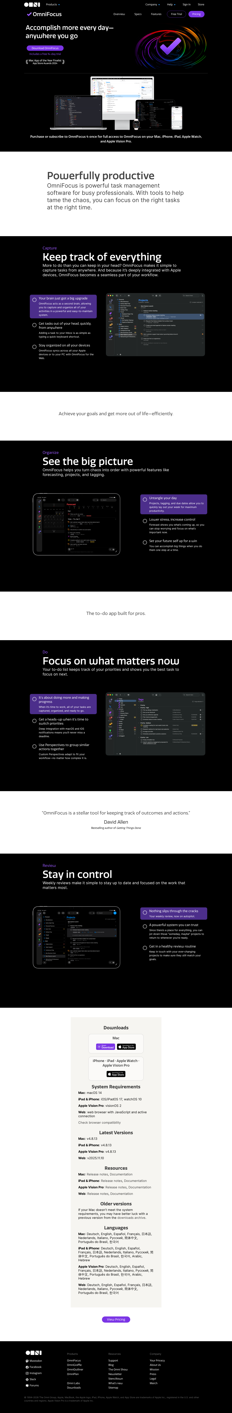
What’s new (115, 1383)
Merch (154, 1383)
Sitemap (113, 1387)
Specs (138, 14)
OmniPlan (73, 1374)
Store (201, 4)
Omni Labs (73, 1383)
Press (153, 1374)
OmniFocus (74, 1360)
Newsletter (115, 1374)
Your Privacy (157, 1360)
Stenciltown (115, 1378)
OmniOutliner (75, 1369)
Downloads (74, 1387)
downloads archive (131, 1218)
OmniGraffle (74, 1364)
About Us (155, 1364)
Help (170, 4)
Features (156, 14)
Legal (153, 1378)
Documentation (121, 1174)
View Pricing (116, 1319)
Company (152, 4)
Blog (111, 1364)
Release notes (97, 1174)
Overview (119, 14)
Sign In (187, 4)
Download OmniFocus (45, 48)
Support (113, 1360)
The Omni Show (118, 1369)
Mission (154, 1369)
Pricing (196, 14)
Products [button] (52, 4)
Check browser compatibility (99, 1122)
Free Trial (176, 14)
